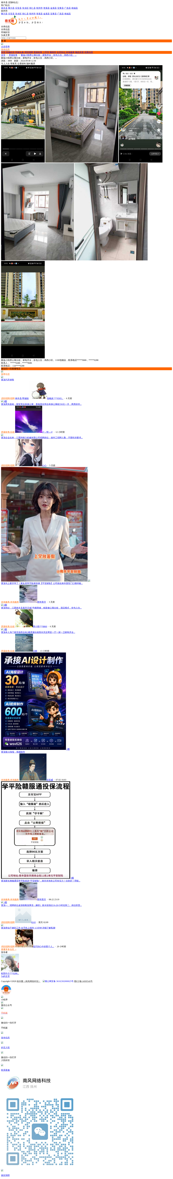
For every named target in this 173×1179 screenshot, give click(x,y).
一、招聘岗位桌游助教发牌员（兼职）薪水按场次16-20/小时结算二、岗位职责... (41, 905)
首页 (3, 52)
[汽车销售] (2, 377)
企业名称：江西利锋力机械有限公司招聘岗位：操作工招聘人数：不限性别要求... (42, 437)
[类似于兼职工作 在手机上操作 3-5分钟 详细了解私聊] (2, 925)
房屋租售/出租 (8, 432)
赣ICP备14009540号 (83, 981)
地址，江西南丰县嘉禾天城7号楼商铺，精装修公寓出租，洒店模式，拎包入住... (41, 608)
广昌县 (67, 8)
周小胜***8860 (40, 626)
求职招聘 (28, 52)
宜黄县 (60, 8)
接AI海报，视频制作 (13, 752)
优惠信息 (88, 52)
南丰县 (4, 8)
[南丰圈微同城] (25, 24)
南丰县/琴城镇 (22, 398)
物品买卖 (79, 52)
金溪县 (53, 8)
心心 (44, 465)
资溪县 (46, 8)
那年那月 (41, 602)
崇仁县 (32, 8)
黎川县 (11, 8)
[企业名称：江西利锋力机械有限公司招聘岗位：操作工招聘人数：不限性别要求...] (2, 435)
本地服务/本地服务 (10, 602)
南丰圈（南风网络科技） (29, 981)
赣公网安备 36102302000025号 (59, 981)
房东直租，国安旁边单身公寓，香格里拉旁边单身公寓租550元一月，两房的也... (41, 404)
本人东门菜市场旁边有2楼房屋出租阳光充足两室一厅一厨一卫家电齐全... (38, 632)
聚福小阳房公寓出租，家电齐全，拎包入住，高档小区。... (48, 55)
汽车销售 (7, 380)
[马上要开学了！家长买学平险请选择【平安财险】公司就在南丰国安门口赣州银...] (45, 581)
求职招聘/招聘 (8, 398)
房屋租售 (38, 52)
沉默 (35, 651)
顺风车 (53, 52)
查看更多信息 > (8, 949)
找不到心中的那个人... (43, 946)
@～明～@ (47, 432)
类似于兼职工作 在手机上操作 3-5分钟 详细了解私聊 (28, 928)
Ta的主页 (5, 976)
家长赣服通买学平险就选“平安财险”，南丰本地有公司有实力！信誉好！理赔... (40, 881)
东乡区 (25, 8)
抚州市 (39, 8)
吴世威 (49, 780)
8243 (33, 922)
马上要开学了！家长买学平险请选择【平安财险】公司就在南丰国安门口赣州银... (42, 583)
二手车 (46, 52)
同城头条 (19, 52)
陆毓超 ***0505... (55, 398)
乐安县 (18, 8)
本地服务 (70, 52)
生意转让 (61, 52)
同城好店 (10, 52)
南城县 (74, 8)
